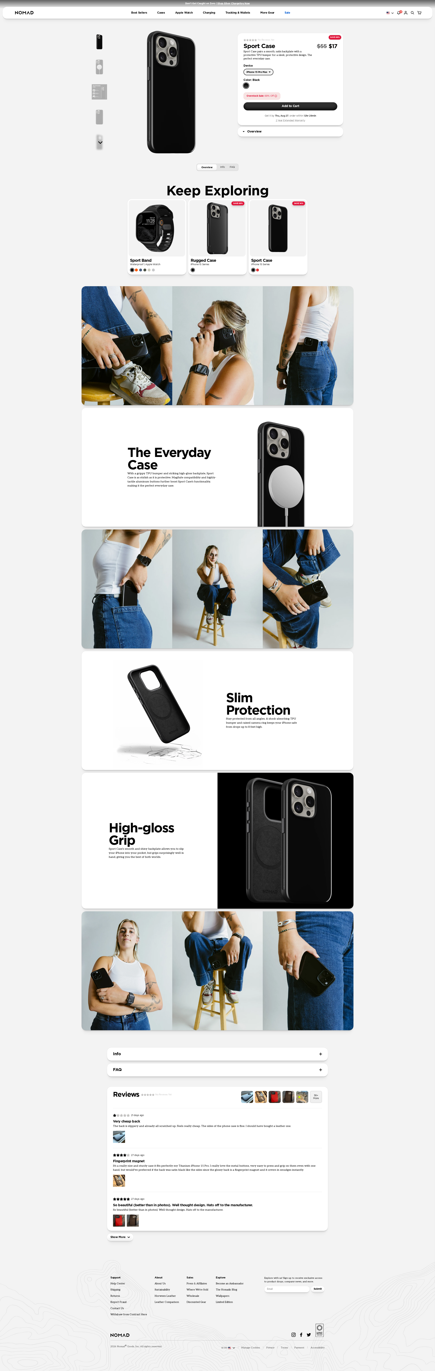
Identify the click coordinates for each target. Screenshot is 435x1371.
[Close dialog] (298, 631)
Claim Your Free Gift (260, 704)
